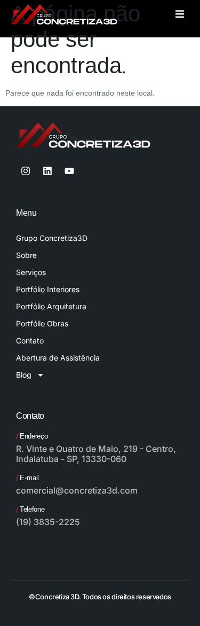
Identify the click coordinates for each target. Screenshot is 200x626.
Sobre (26, 255)
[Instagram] (25, 171)
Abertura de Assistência (58, 357)
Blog (23, 374)
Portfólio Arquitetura (51, 306)
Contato (30, 340)
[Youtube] (69, 171)
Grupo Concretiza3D (51, 237)
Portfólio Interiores (47, 289)
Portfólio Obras (42, 323)
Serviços (31, 272)
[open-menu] (179, 15)
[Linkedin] (47, 171)
